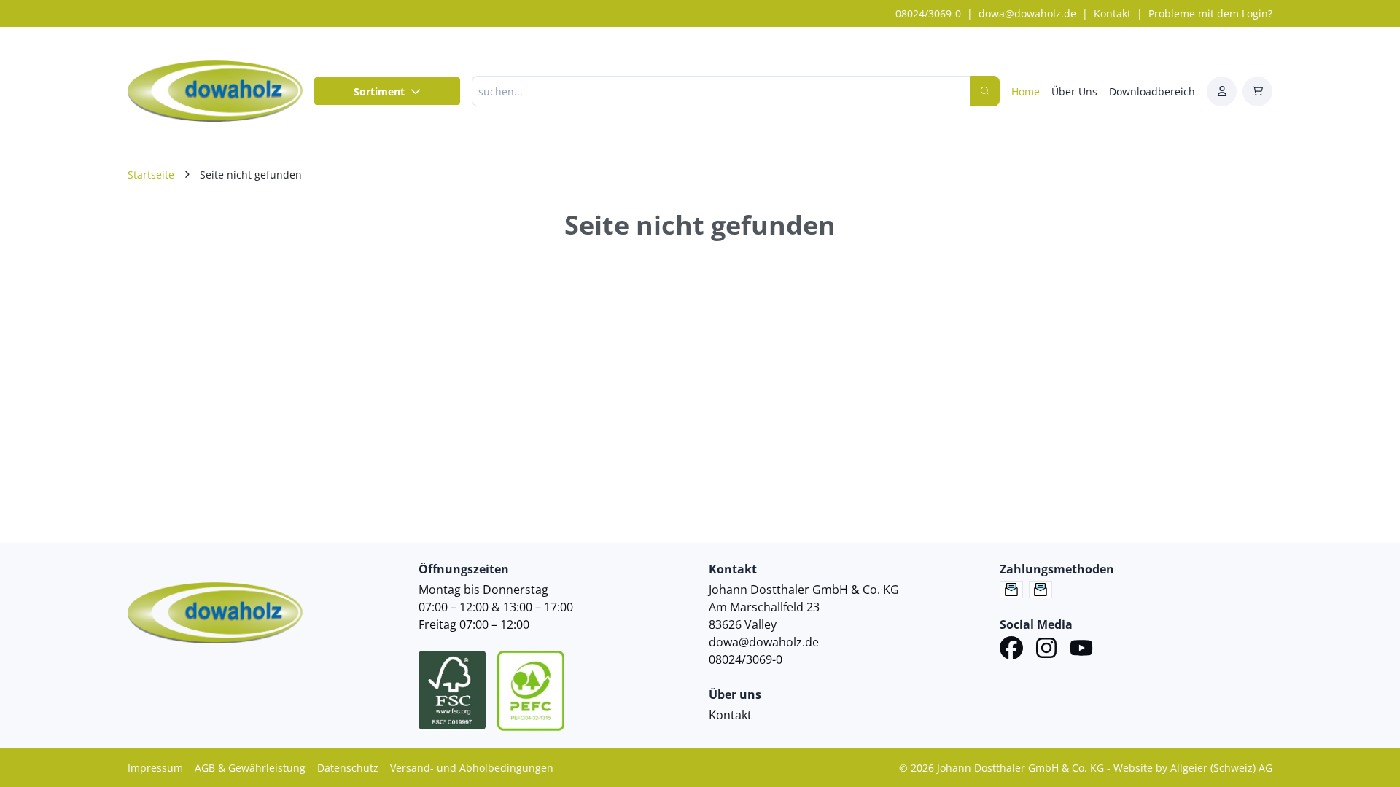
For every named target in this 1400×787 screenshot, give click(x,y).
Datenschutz (347, 768)
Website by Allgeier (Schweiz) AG (1192, 768)
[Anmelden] (1222, 91)
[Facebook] (1011, 650)
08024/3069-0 (928, 13)
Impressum (155, 768)
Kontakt (1112, 13)
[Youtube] (1081, 650)
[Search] (985, 91)
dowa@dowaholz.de (1027, 13)
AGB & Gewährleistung (250, 768)
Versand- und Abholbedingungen (471, 768)
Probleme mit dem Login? (1210, 13)
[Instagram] (1046, 650)
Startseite (151, 174)
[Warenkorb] (1257, 91)
